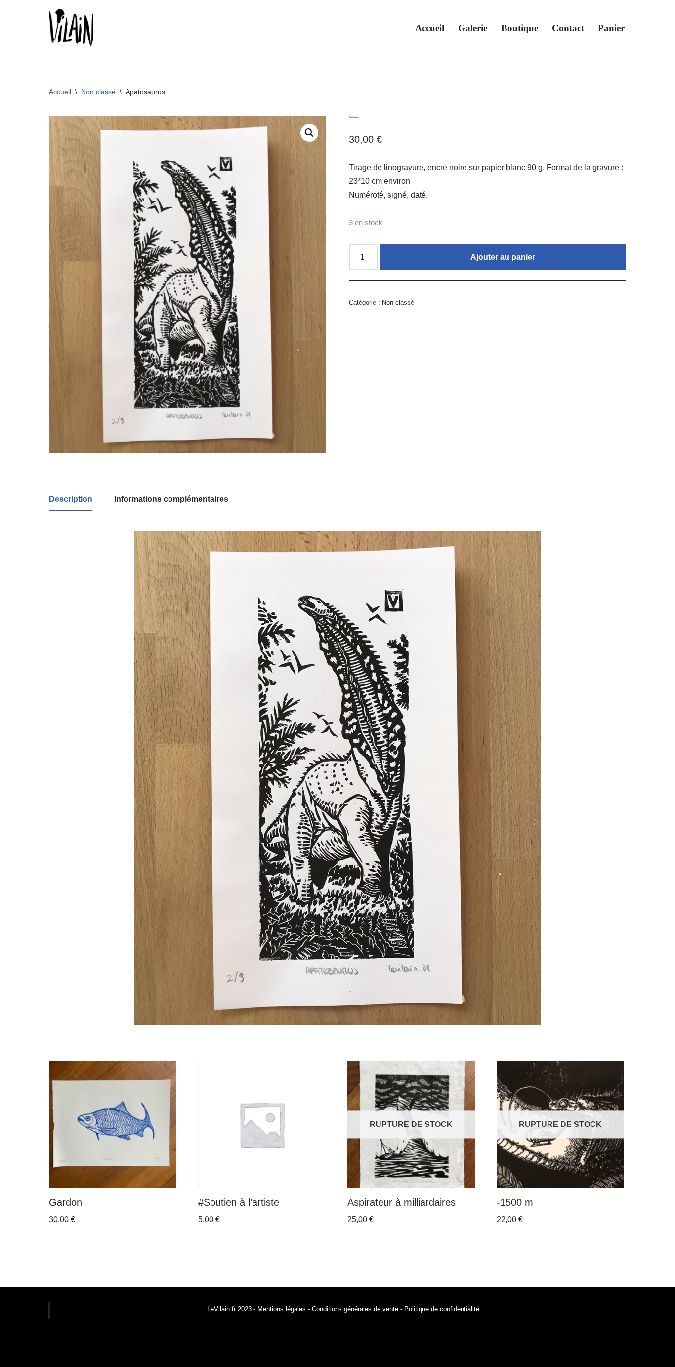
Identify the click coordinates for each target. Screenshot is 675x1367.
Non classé (98, 92)
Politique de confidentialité (441, 1309)
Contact (568, 28)
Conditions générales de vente (354, 1309)
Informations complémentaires (171, 499)
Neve (16, 1354)
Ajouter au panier (502, 257)
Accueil (429, 28)
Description (70, 499)
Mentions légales (281, 1309)
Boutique (519, 28)
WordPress (98, 1354)
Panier (611, 28)
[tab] (70, 499)
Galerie (472, 28)
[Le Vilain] (71, 28)
